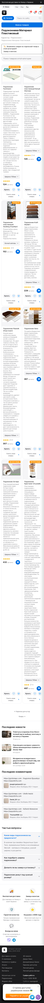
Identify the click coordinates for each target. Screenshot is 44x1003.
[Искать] (40, 18)
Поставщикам (7, 968)
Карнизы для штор (30, 965)
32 (34, 155)
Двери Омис (27, 959)
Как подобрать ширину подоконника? (14, 859)
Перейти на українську (21, 996)
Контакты (5, 971)
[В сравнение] (19, 190)
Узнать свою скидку (10, 195)
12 (32, 685)
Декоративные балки (31, 962)
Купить (7, 190)
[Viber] (9, 940)
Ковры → (22, 716)
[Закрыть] (41, 2)
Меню (6, 7)
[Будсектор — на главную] (14, 12)
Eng (22, 7)
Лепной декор (28, 968)
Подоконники (7, 978)
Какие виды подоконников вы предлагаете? (17, 836)
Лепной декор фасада (31, 971)
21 (12, 440)
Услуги (4, 965)
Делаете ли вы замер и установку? (19, 867)
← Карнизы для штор (22, 711)
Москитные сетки (8, 975)
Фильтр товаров (22, 25)
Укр (16, 7)
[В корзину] (18, 184)
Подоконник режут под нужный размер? (18, 876)
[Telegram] (14, 940)
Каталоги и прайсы (9, 962)
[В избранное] (14, 190)
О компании (6, 959)
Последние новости (13, 727)
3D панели (27, 956)
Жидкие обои (7, 981)
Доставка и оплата (9, 956)
